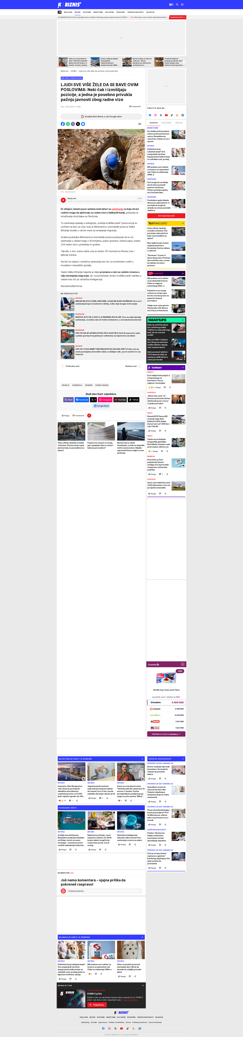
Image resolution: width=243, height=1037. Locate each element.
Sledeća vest (131, 366)
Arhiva (128, 1022)
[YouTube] (166, 115)
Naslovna (64, 71)
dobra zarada (101, 385)
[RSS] (177, 115)
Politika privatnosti (139, 1022)
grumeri (88, 385)
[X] (161, 115)
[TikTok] (171, 115)
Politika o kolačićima (116, 1022)
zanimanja (118, 209)
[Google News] (182, 115)
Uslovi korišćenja (155, 1022)
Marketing (85, 1022)
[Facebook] (150, 115)
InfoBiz (74, 71)
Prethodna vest (72, 366)
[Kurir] (70, 4)
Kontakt (94, 1022)
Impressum (102, 1022)
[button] (135, 107)
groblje (65, 385)
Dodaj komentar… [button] (76, 891)
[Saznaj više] (143, 985)
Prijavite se (98, 1005)
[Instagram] (155, 115)
